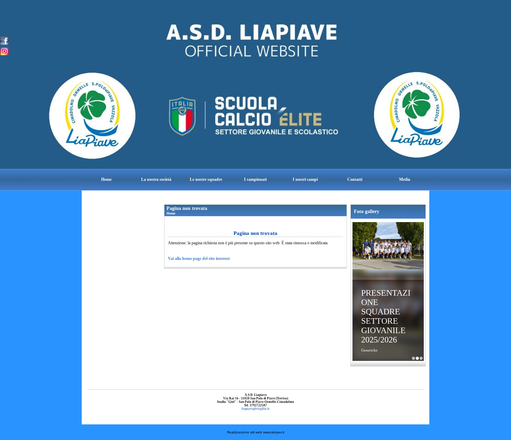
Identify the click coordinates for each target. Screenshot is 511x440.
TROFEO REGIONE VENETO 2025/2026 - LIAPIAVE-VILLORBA (421, 358)
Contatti (354, 179)
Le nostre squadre (206, 179)
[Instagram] (4, 50)
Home (106, 179)
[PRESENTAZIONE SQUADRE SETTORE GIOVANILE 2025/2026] (388, 246)
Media (404, 179)
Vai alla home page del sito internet (199, 258)
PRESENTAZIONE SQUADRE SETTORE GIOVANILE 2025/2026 (386, 316)
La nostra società (156, 179)
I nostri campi (305, 179)
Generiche (369, 350)
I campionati (255, 179)
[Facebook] (4, 40)
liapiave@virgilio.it (255, 409)
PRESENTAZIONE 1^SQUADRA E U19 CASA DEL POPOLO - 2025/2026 (413, 358)
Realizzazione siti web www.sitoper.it (255, 432)
